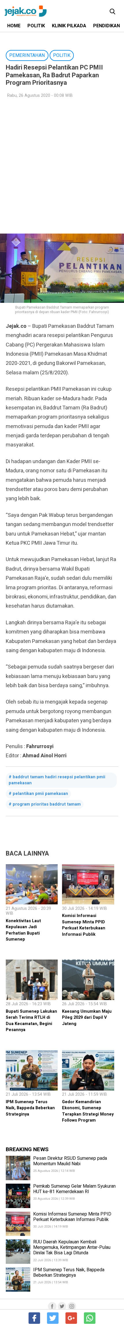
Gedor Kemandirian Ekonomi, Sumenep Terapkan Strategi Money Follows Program (88, 1111)
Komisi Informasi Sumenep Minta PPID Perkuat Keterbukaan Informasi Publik (83, 925)
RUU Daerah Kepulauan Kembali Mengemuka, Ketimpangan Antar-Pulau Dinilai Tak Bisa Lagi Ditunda (71, 1247)
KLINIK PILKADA (69, 25)
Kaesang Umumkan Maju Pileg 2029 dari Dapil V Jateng (87, 1017)
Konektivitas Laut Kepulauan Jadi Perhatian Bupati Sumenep (23, 930)
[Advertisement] (62, 166)
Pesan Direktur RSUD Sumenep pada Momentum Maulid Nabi (70, 1161)
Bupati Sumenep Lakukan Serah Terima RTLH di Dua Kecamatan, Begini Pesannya (31, 1020)
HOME (13, 25)
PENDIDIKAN (106, 25)
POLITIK (36, 25)
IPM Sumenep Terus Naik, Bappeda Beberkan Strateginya (30, 1108)
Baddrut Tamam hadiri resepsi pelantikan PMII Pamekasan (57, 780)
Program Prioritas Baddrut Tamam (47, 804)
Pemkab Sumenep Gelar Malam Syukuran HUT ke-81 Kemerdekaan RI (74, 1189)
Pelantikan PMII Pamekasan (40, 794)
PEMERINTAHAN (27, 55)
